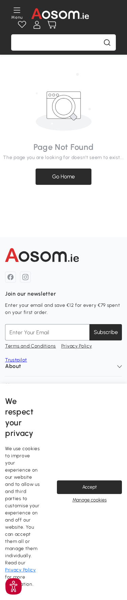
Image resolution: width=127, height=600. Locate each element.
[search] (107, 42)
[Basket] (52, 24)
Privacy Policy (76, 346)
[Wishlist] (22, 24)
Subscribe (106, 332)
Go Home (63, 176)
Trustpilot (16, 360)
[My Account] (37, 25)
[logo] (60, 13)
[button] (13, 586)
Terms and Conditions (30, 346)
